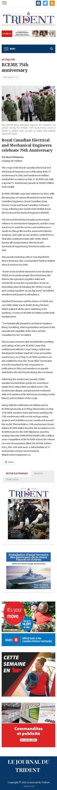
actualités (8, 59)
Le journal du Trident (28, 765)
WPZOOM (29, 786)
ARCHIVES (38, 473)
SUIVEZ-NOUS (12, 479)
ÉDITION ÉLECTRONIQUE (17, 473)
